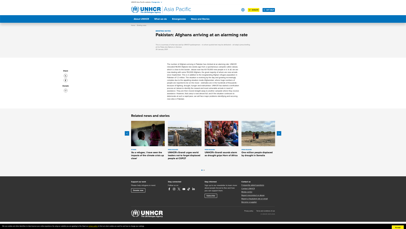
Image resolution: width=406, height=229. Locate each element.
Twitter (179, 189)
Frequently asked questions (252, 185)
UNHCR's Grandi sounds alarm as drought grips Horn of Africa (221, 154)
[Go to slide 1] (202, 171)
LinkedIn (193, 189)
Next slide (279, 133)
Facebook (169, 189)
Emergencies (179, 19)
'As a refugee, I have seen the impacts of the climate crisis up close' (147, 155)
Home (133, 25)
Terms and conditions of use (265, 211)
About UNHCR (141, 19)
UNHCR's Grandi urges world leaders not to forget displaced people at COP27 (184, 155)
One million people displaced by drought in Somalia (257, 154)
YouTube (183, 189)
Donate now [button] (138, 190)
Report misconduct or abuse (253, 195)
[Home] (146, 9)
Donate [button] (255, 10)
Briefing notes (141, 25)
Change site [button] (155, 2)
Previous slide (127, 133)
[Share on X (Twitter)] (65, 76)
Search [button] (236, 10)
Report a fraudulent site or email (254, 199)
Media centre (246, 192)
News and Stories (200, 19)
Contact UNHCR (248, 188)
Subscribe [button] (210, 195)
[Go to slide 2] (205, 171)
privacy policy (93, 226)
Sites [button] (243, 10)
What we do (160, 19)
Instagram (174, 189)
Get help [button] (270, 10)
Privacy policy (248, 211)
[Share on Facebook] (65, 80)
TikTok (188, 189)
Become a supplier (249, 202)
